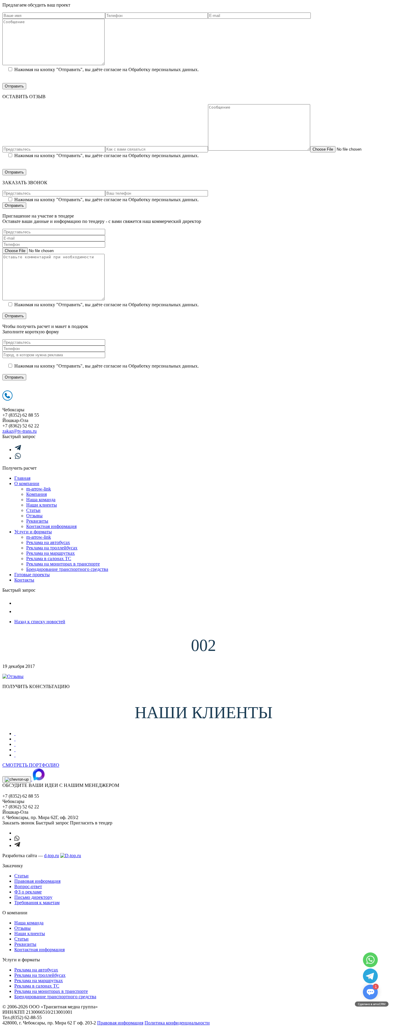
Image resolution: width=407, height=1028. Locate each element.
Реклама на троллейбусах (51, 547)
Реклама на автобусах (48, 542)
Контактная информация (51, 526)
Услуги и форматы (33, 531)
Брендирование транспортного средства (67, 569)
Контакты (24, 579)
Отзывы (34, 515)
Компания (36, 494)
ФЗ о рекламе (28, 891)
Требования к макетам (37, 902)
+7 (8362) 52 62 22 (20, 425)
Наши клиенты (41, 504)
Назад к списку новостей (39, 621)
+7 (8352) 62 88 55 (20, 415)
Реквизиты (37, 521)
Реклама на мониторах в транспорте (63, 563)
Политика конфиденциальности (177, 1022)
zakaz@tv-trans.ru (19, 431)
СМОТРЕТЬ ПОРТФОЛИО (30, 765)
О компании (26, 483)
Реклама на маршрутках (50, 553)
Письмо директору (33, 897)
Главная (22, 478)
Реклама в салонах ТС (48, 558)
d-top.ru (51, 855)
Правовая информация (37, 881)
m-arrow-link (38, 488)
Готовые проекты (32, 574)
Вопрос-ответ (28, 886)
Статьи (33, 510)
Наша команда (40, 499)
